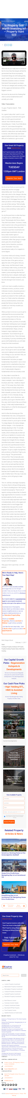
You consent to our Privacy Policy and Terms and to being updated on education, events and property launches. (14, 816)
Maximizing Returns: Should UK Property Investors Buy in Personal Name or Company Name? (14, 1050)
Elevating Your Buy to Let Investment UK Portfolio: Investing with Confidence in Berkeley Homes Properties (14, 1030)
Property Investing (6, 648)
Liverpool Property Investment (12, 991)
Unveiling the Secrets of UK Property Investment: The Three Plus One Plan (14, 1054)
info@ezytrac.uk (8, 1080)
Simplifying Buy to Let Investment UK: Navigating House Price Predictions (14, 891)
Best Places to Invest (10, 1000)
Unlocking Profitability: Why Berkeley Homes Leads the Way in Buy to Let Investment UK (14, 1039)
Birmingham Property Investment (13, 989)
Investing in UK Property (17, 646)
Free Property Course (10, 1010)
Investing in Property (6, 646)
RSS (25, 1093)
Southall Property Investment (12, 994)
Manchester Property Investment (13, 986)
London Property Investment (12, 984)
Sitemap (14, 1095)
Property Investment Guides (12, 1005)
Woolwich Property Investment (12, 996)
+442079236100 (8, 1066)
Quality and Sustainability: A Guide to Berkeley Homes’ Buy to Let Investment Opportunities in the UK (14, 1035)
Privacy (21, 1093)
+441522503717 (8, 1077)
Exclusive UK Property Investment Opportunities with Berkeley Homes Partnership (14, 1046)
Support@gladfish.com (10, 1069)
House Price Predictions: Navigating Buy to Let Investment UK (14, 869)
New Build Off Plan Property (11, 1008)
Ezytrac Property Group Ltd (12, 1093)
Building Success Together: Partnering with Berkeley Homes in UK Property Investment (14, 1042)
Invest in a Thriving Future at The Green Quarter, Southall (14, 848)
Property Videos (15, 648)
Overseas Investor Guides (11, 1003)
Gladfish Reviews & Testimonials (13, 1013)
